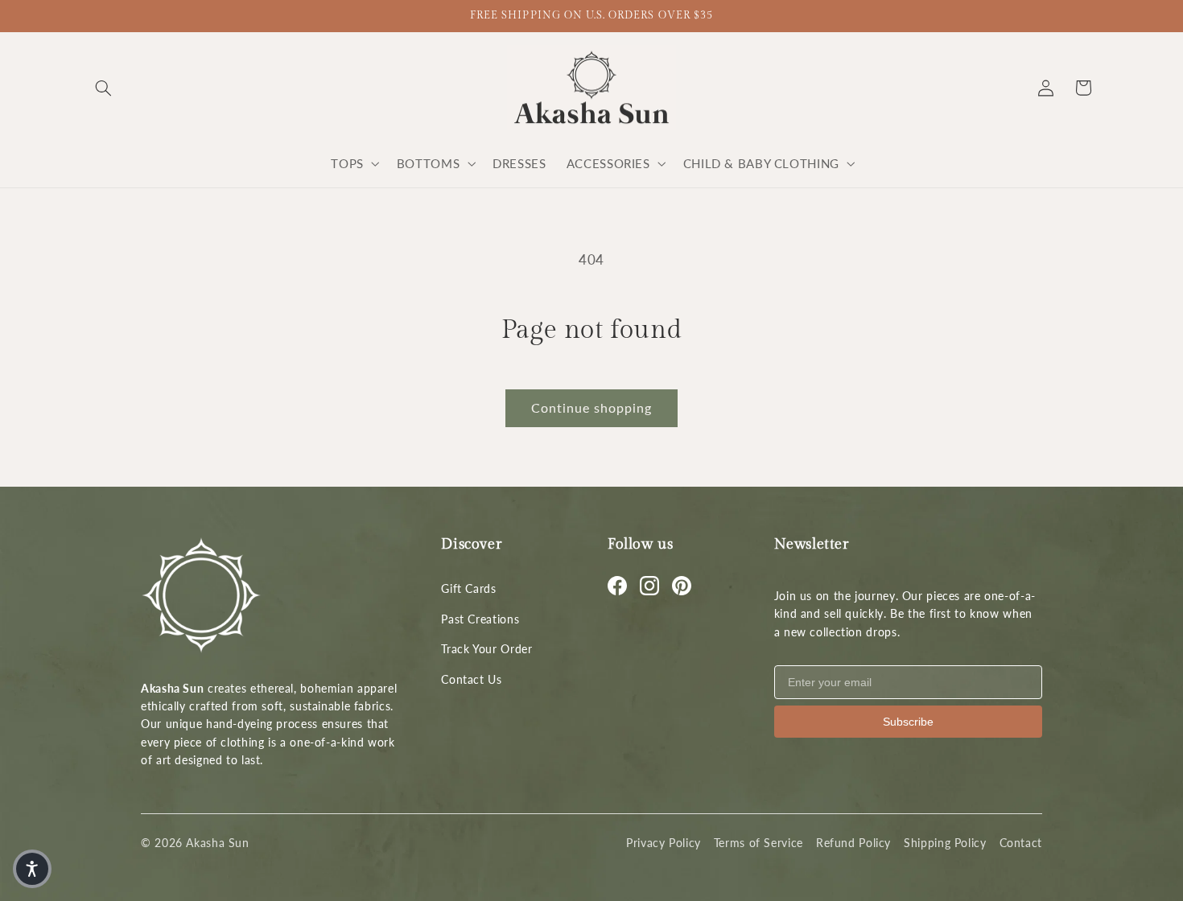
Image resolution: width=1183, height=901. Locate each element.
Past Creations (480, 619)
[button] (103, 87)
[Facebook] (617, 585)
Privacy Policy (663, 843)
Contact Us (471, 679)
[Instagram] (649, 585)
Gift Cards (468, 588)
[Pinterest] (681, 585)
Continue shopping (592, 407)
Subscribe (908, 721)
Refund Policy (853, 843)
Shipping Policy (945, 843)
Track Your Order (486, 649)
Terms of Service (758, 843)
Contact (1021, 843)
